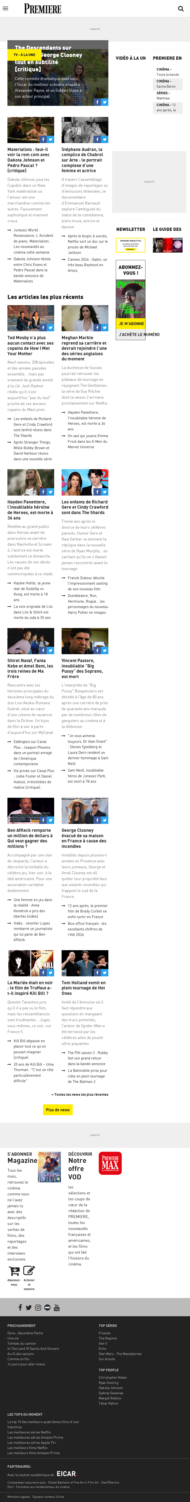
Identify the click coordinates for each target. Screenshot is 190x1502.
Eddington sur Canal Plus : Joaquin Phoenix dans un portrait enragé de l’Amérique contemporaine (33, 752)
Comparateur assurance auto (26, 1482)
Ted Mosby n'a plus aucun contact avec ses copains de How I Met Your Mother (30, 345)
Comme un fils (18, 1359)
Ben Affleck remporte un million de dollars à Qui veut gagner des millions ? (30, 838)
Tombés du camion (21, 1343)
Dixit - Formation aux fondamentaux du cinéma (38, 1487)
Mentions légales (18, 1497)
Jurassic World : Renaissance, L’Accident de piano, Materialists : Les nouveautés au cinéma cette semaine (33, 241)
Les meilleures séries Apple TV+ (31, 1442)
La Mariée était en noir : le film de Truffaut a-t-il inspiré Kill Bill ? (30, 988)
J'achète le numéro (132, 334)
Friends (105, 1333)
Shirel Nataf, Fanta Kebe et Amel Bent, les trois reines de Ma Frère (30, 668)
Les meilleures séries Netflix (29, 1432)
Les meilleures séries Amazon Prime (35, 1437)
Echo (102, 1348)
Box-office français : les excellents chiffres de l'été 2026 (87, 929)
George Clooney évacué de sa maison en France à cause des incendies (84, 838)
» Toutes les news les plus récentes (79, 1094)
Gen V (103, 1343)
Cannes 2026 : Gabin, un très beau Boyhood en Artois (87, 265)
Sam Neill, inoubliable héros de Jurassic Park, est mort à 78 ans (87, 776)
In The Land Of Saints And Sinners (33, 1348)
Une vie (13, 1338)
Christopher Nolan (113, 1377)
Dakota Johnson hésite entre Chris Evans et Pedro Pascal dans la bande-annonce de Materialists (32, 270)
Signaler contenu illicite (48, 1497)
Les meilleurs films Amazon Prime (33, 1453)
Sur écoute (107, 1359)
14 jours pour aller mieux (26, 1364)
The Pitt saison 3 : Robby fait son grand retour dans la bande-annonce (88, 1058)
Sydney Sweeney (111, 1393)
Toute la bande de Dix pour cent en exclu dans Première (168, 72)
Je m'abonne (131, 323)
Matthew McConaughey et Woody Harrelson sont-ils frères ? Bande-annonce (167, 96)
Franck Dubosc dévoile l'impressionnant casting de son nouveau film (88, 583)
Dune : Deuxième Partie (25, 1333)
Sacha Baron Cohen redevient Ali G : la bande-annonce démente (168, 84)
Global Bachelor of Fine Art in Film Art (73, 1482)
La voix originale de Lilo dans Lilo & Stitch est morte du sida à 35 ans (33, 612)
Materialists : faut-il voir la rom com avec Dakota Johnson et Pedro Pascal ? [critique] (28, 160)
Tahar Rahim (108, 1403)
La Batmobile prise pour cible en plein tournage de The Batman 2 (87, 1076)
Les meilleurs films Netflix (27, 1448)
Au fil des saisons (20, 1354)
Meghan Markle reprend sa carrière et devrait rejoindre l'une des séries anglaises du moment (84, 348)
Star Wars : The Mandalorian (120, 1354)
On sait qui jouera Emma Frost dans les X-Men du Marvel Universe (88, 441)
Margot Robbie (110, 1398)
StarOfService (110, 1482)
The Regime (108, 1338)
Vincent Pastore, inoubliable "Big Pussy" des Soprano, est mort (82, 668)
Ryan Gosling (109, 1382)
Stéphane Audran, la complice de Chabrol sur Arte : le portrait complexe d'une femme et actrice (82, 160)
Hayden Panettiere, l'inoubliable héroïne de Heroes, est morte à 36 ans (30, 509)
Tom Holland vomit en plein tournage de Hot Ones (84, 988)
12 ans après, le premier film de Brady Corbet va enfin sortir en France (88, 911)
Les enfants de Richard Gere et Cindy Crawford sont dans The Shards (85, 507)
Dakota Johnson (111, 1388)
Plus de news (58, 1109)
